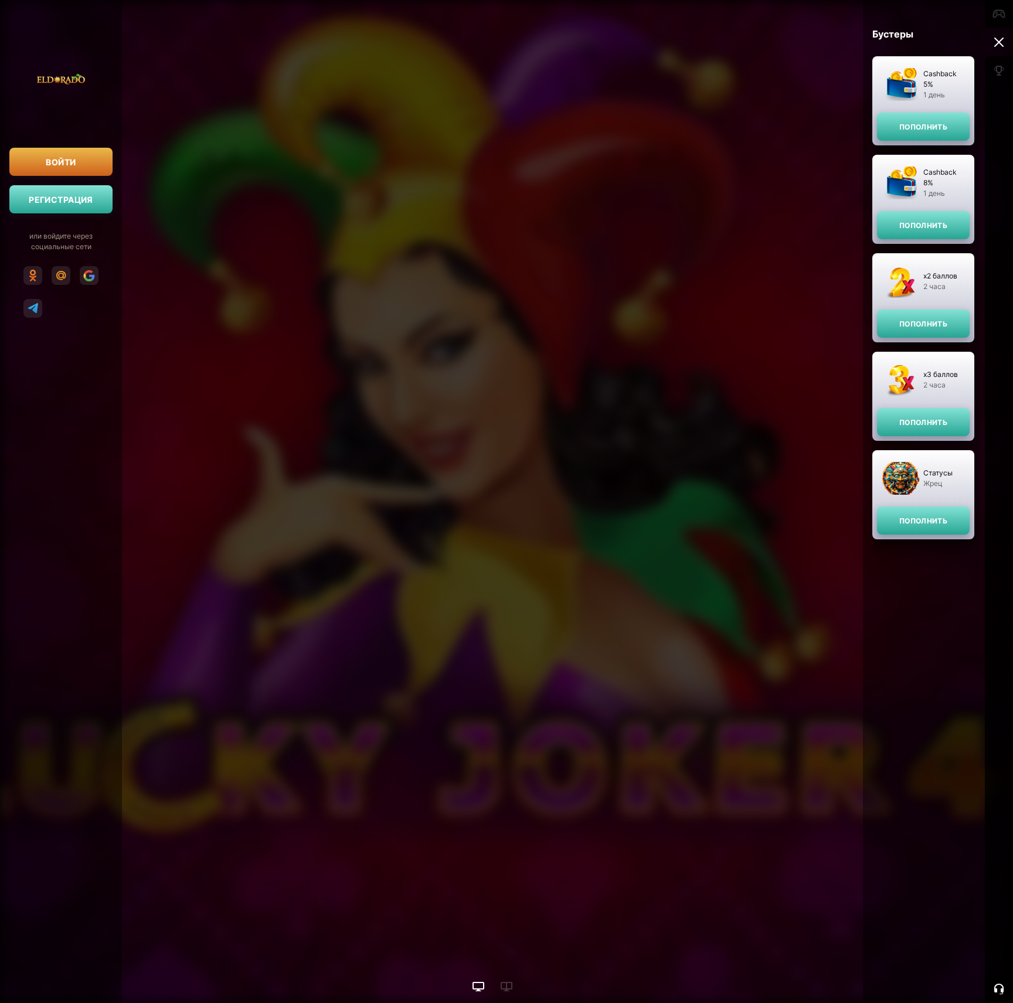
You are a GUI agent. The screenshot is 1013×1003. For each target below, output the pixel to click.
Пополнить (923, 127)
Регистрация (61, 200)
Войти (61, 162)
